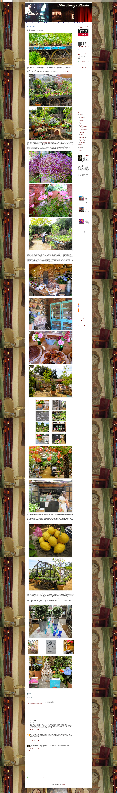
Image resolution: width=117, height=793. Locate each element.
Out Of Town (58, 22)
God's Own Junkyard (87, 220)
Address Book (76, 22)
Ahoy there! (82, 132)
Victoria (31, 732)
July (81, 134)
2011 (80, 116)
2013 (80, 145)
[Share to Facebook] (52, 702)
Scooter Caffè (86, 197)
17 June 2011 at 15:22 (34, 729)
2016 (80, 150)
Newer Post (30, 771)
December (82, 142)
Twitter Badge (83, 67)
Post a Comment (32, 750)
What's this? (85, 254)
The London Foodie (83, 325)
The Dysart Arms (66, 144)
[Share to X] (50, 702)
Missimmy (32, 744)
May (81, 123)
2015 (80, 149)
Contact (84, 22)
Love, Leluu (82, 312)
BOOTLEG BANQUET (84, 302)
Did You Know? (48, 22)
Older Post (72, 771)
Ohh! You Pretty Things (84, 314)
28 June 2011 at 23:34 (34, 748)
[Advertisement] (51, 761)
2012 (80, 144)
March (81, 120)
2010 (80, 114)
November (82, 140)
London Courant (83, 309)
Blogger (63, 784)
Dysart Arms (32, 703)
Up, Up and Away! (83, 130)
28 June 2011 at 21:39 (34, 740)
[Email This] (48, 702)
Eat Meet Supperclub (84, 304)
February (82, 119)
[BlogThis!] (49, 702)
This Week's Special (37, 22)
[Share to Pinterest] (53, 702)
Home (27, 22)
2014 (80, 147)
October (81, 139)
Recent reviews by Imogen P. (85, 233)
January (81, 117)
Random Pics (66, 22)
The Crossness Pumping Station (87, 209)
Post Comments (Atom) (36, 773)
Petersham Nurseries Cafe (34, 515)
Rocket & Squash (83, 318)
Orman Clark (82, 316)
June (81, 125)
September (82, 137)
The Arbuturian (82, 320)
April (81, 122)
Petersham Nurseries (66, 71)
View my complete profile (82, 176)
